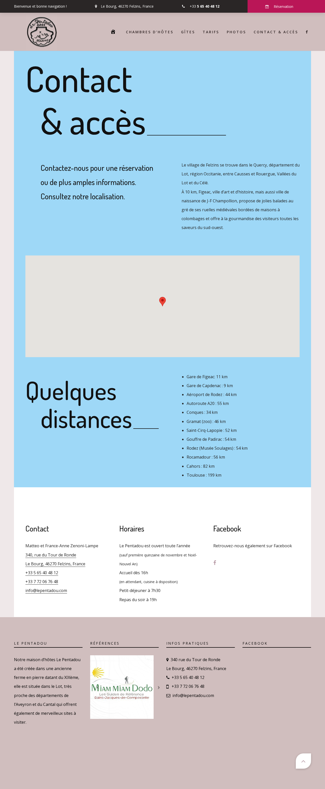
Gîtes (188, 31)
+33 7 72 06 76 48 (41, 581)
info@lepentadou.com (46, 590)
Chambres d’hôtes (149, 31)
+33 (204, 6)
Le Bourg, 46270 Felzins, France (127, 6)
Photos (236, 31)
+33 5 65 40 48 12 (41, 572)
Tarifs (211, 31)
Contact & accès (276, 31)
